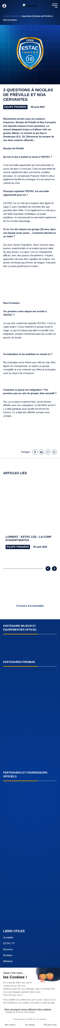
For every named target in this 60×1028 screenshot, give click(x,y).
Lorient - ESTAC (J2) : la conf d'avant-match (29, 538)
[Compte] (4, 6)
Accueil (6, 16)
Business (8, 949)
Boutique (7, 955)
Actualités (15, 16)
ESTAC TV (9, 943)
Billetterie (8, 961)
